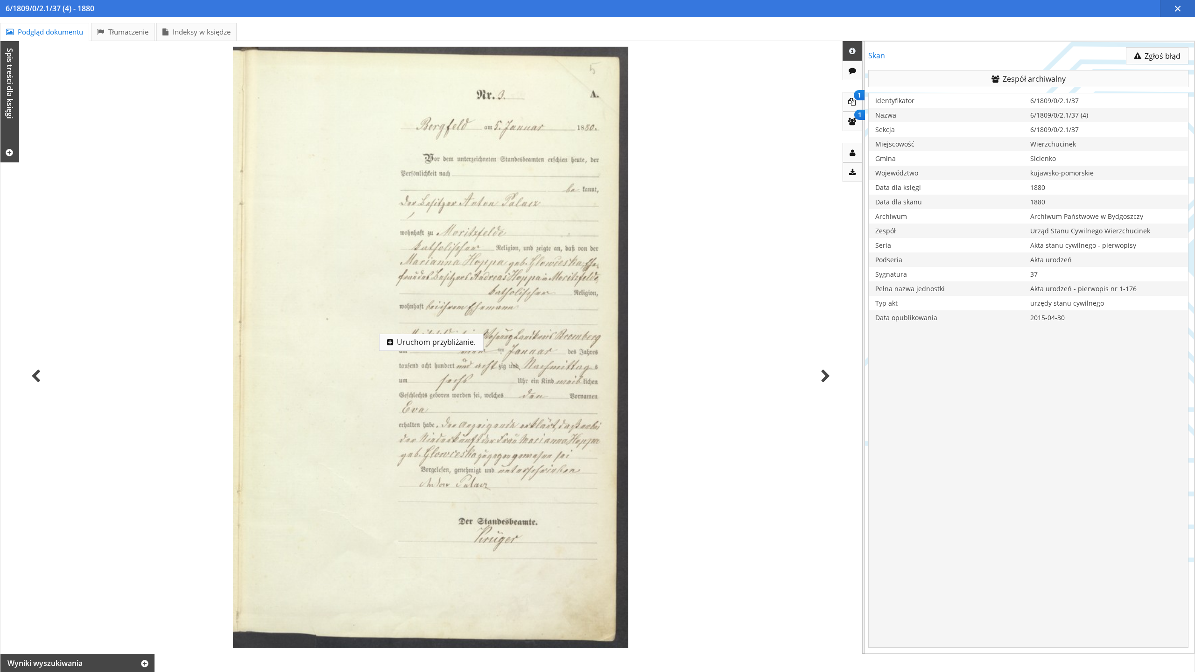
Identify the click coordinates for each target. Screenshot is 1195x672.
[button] (1177, 8)
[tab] (44, 32)
